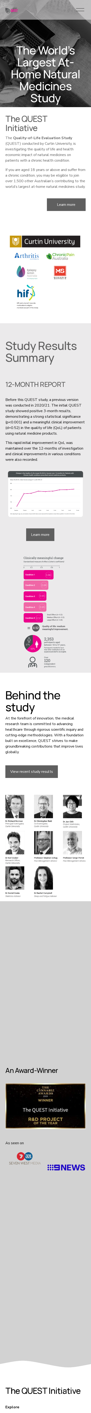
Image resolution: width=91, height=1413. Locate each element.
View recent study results (31, 771)
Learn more (66, 204)
